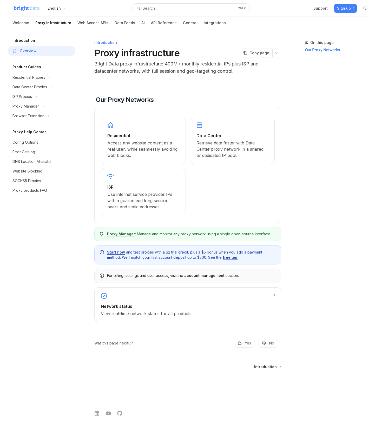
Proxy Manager (121, 234)
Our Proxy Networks (322, 50)
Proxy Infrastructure (53, 23)
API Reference (164, 23)
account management (204, 275)
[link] (143, 140)
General (190, 23)
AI (143, 23)
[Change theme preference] (365, 8)
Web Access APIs (92, 23)
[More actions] (276, 53)
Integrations (215, 23)
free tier (230, 257)
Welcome (20, 23)
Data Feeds (125, 23)
